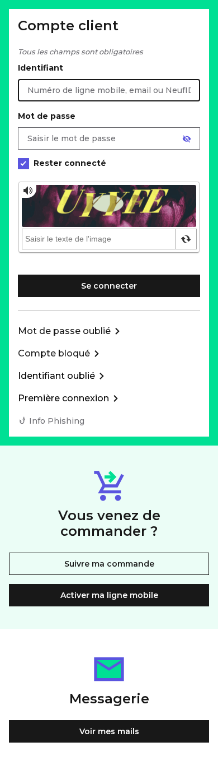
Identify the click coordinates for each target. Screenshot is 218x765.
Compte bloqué (54, 353)
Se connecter (109, 286)
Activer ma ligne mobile (109, 595)
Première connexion (63, 398)
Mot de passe (46, 116)
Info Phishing (56, 421)
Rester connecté (70, 163)
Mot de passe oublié (64, 331)
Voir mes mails (109, 731)
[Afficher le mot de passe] (186, 139)
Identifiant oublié (56, 375)
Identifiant (40, 68)
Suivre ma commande (109, 564)
